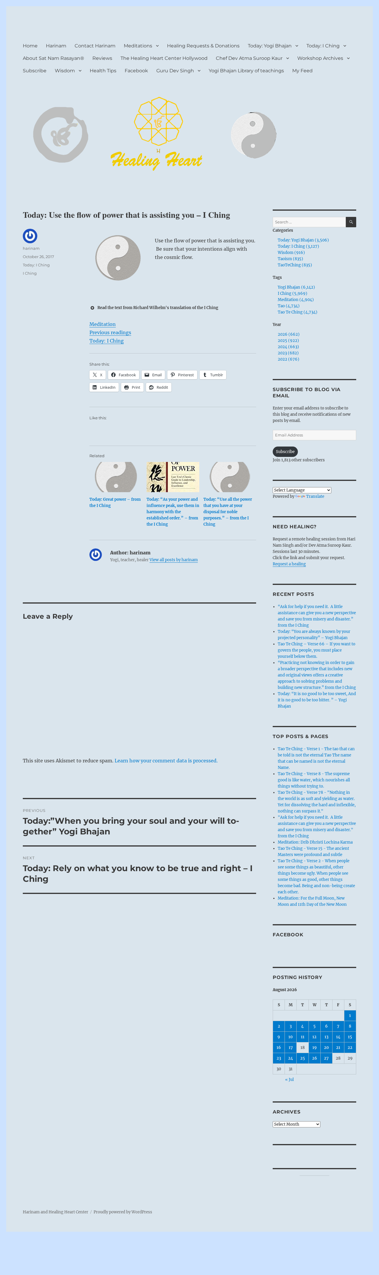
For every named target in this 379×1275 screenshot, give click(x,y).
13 (326, 1036)
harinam (31, 248)
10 (290, 1036)
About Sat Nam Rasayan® (53, 58)
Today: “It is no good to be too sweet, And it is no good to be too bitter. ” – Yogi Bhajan (317, 700)
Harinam (56, 46)
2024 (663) (288, 346)
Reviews (102, 58)
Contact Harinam (95, 46)
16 (279, 1047)
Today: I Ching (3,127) (298, 246)
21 (338, 1047)
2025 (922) (288, 340)
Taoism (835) (290, 258)
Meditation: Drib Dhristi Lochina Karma (315, 842)
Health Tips (103, 70)
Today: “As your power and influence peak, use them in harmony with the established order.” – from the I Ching (173, 512)
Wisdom (65, 70)
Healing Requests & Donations (203, 46)
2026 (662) (289, 334)
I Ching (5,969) (292, 293)
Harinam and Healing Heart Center (55, 1212)
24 (290, 1058)
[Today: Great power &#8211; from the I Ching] (115, 477)
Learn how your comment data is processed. (166, 761)
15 (350, 1036)
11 (302, 1036)
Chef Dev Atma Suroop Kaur (249, 58)
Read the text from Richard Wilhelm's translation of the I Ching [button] (157, 307)
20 (326, 1047)
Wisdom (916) (291, 252)
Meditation (102, 324)
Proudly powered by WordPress (123, 1212)
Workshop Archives (320, 58)
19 (314, 1047)
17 (291, 1047)
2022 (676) (288, 359)
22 (350, 1047)
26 (314, 1058)
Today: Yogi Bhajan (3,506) (303, 240)
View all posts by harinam (174, 559)
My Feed (302, 70)
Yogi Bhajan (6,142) (296, 287)
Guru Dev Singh (175, 70)
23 (279, 1058)
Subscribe (34, 70)
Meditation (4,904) (296, 299)
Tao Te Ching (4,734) (297, 312)
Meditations (138, 46)
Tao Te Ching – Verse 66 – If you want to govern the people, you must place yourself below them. (316, 650)
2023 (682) (288, 353)
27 (326, 1058)
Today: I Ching (323, 46)
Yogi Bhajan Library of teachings (246, 70)
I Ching (30, 273)
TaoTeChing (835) (295, 265)
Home (30, 46)
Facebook (136, 70)
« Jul (289, 1079)
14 (338, 1036)
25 (302, 1058)
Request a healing (289, 564)
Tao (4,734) (289, 305)
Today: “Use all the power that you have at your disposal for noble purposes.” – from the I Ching (227, 512)
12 (314, 1036)
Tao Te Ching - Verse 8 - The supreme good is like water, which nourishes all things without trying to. (314, 780)
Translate (315, 496)
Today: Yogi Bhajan (270, 46)
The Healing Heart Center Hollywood (164, 58)
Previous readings (110, 332)
